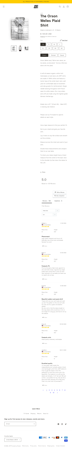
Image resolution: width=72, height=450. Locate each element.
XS (43, 44)
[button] (4, 7)
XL (43, 48)
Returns (39, 413)
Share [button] (43, 172)
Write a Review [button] (60, 192)
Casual (62, 55)
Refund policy (25, 445)
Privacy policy (33, 445)
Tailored (53, 55)
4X (62, 48)
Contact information (60, 445)
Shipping (42, 36)
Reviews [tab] (45, 201)
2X (49, 48)
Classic (44, 55)
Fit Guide (26, 413)
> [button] (57, 392)
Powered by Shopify (16, 446)
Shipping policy (51, 445)
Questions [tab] (57, 201)
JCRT (10, 446)
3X (55, 48)
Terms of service (42, 445)
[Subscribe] (34, 424)
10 (53, 392)
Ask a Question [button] (60, 196)
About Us (45, 413)
